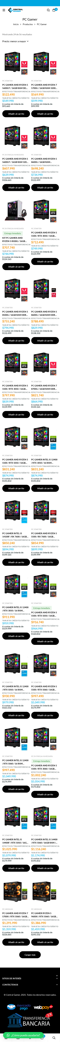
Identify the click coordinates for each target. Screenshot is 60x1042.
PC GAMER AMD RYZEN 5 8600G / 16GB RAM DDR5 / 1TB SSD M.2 (44, 314)
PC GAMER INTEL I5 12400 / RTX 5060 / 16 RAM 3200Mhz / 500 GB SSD (15, 763)
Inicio (16, 24)
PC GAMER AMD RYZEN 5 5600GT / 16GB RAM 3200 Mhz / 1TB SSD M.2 (15, 162)
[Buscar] (48, 10)
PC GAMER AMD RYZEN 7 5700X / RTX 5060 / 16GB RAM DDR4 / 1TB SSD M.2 (15, 916)
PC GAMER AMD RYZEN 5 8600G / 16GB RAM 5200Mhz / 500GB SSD (44, 162)
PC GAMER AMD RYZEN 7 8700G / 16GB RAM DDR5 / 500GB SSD (44, 388)
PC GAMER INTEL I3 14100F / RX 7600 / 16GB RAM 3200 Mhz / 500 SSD (14, 536)
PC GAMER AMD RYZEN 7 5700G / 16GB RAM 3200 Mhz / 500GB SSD (44, 88)
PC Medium (7, 909)
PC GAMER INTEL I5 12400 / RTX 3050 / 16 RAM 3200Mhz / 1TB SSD (15, 610)
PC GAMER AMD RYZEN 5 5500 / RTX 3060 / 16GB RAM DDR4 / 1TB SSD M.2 (44, 768)
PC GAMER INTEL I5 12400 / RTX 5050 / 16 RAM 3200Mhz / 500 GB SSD (15, 689)
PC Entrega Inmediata (13, 155)
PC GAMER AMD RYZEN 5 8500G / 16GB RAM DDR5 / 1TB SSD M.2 (15, 314)
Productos (28, 24)
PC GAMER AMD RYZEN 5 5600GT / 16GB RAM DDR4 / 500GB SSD (15, 88)
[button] (23, 1035)
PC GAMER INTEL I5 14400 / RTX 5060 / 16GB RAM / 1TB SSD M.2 (44, 842)
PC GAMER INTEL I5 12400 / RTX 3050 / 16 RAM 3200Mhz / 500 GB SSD (44, 462)
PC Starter (7, 81)
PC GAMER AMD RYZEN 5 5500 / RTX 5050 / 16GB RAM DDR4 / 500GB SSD (15, 462)
